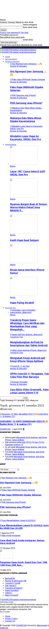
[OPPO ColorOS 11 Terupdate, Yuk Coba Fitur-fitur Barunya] (20, 366)
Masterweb (42, 625)
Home (7, 616)
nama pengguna (30, 24)
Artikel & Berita (10, 144)
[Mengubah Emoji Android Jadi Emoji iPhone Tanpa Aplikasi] (28, 350)
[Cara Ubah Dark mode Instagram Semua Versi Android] (10, 535)
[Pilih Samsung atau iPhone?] (23, 95)
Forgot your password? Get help (14, 32)
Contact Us (10, 621)
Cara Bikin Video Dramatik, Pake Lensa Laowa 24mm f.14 (29, 391)
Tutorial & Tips (10, 308)
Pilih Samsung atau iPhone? (26, 103)
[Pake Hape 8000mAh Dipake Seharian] (27, 79)
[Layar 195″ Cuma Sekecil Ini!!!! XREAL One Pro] (23, 164)
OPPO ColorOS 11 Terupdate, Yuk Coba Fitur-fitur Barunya (29, 375)
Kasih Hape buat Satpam (24, 240)
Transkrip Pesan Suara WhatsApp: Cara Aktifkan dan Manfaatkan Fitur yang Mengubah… (27, 324)
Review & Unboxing (12, 61)
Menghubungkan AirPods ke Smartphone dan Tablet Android (29, 344)
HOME (7, 57)
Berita (12, 166)
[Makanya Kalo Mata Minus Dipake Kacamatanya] (29, 110)
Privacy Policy (11, 618)
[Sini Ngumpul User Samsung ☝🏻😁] (26, 64)
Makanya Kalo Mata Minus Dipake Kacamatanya (25, 119)
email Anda (28, 40)
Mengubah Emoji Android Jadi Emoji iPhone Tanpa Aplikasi (27, 359)
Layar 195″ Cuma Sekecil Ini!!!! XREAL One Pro (27, 173)
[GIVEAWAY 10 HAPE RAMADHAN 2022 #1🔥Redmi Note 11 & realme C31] (24, 416)
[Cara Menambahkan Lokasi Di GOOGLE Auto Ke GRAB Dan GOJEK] (18, 520)
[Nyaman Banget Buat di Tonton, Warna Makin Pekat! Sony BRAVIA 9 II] (23, 196)
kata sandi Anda (30, 27)
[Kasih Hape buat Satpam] (23, 232)
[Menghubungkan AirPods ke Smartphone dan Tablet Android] (26, 334)
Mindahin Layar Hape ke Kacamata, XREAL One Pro (25, 138)
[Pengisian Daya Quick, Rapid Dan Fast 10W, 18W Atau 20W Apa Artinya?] (6, 557)
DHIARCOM (5, 429)
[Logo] (18, 50)
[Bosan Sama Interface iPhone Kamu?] (23, 262)
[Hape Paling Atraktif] (23, 295)
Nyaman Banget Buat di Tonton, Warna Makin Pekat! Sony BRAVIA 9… (28, 207)
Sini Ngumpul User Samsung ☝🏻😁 (19, 482)
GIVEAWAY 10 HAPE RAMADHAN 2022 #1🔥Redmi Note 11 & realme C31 (24, 423)
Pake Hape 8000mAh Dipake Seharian (20, 495)
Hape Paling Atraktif (22, 302)
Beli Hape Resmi (11, 59)
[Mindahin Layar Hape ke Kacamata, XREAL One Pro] (29, 128)
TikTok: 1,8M (32, 4)
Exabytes (4, 628)
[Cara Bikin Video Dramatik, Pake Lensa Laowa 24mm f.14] (19, 382)
